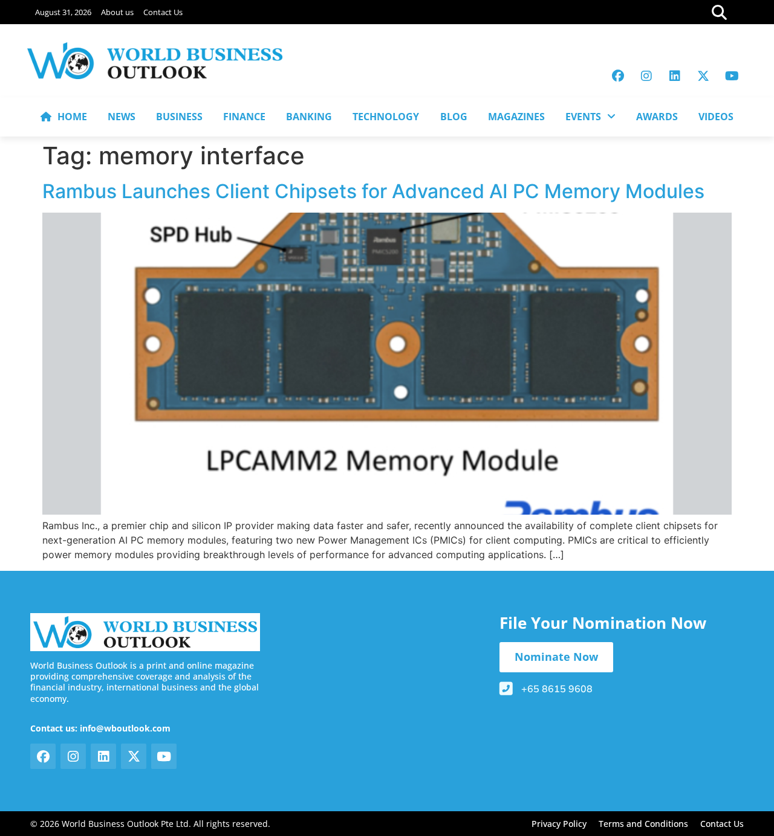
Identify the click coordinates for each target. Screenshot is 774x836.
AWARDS (657, 116)
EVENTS (583, 116)
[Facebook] (618, 76)
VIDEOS (715, 116)
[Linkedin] (675, 76)
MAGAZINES (516, 116)
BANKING (309, 116)
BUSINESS (179, 116)
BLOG (453, 116)
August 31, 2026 (63, 12)
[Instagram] (646, 76)
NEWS (121, 116)
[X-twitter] (703, 76)
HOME (72, 116)
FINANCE (244, 116)
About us (117, 12)
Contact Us (163, 12)
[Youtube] (732, 76)
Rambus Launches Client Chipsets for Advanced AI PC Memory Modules (373, 191)
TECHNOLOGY (386, 116)
